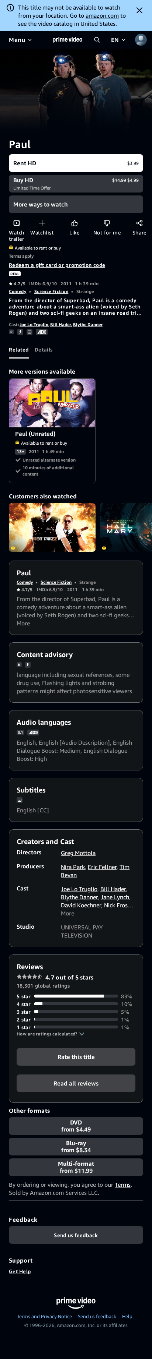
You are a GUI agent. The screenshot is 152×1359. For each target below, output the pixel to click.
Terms (123, 1184)
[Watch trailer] (16, 222)
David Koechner (81, 905)
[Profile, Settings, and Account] (141, 39)
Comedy (17, 291)
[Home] (67, 40)
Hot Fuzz (52, 527)
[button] (50, 1034)
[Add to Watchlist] (41, 222)
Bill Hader (60, 324)
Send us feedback (97, 1316)
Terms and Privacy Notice (44, 1316)
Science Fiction (51, 291)
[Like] (74, 222)
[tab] (19, 350)
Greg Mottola (78, 853)
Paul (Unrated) (52, 403)
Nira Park (73, 867)
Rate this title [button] (76, 1056)
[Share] (139, 222)
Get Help (20, 1271)
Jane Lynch (115, 897)
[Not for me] (106, 222)
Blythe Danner (88, 324)
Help (127, 1316)
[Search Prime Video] (97, 39)
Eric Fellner (102, 867)
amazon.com (102, 15)
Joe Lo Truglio (34, 324)
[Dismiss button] (139, 10)
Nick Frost (117, 905)
